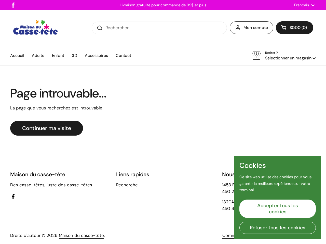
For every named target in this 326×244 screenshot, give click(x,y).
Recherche (127, 185)
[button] (294, 27)
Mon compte (255, 27)
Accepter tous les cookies (277, 208)
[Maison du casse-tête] (35, 28)
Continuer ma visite (46, 128)
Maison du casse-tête (81, 235)
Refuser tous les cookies (277, 227)
